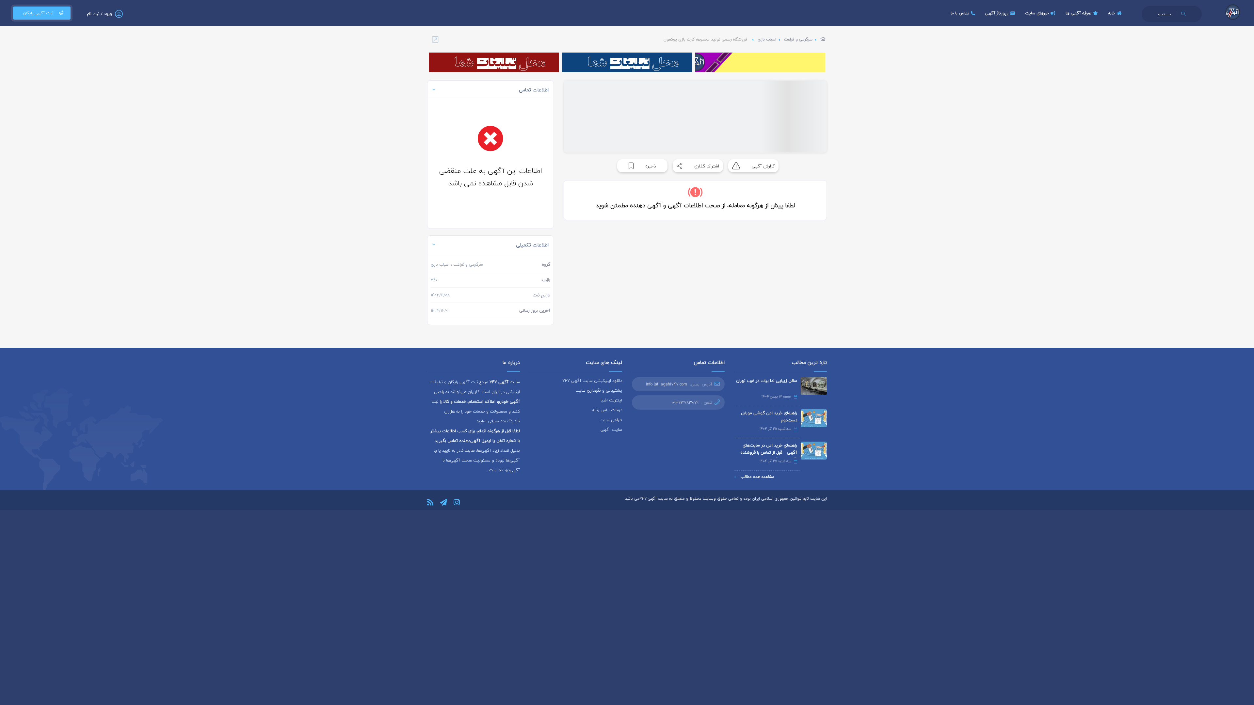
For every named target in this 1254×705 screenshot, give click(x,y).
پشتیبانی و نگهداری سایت (598, 390)
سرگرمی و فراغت (798, 39)
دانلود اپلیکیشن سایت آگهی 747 (592, 380)
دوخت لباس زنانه (607, 410)
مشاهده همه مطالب (757, 476)
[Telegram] (443, 502)
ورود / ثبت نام (99, 13)
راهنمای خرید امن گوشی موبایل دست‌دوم (769, 416)
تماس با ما (960, 13)
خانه (1111, 13)
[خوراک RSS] (430, 502)
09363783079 (685, 402)
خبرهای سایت (1037, 13)
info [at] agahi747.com (666, 384)
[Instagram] (457, 502)
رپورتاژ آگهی (996, 13)
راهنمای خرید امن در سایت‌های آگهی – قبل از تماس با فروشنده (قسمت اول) (768, 452)
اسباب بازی (767, 39)
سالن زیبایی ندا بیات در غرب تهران (766, 380)
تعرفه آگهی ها (1078, 13)
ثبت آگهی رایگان (38, 13)
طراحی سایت (611, 419)
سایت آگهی (611, 429)
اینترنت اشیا (611, 400)
